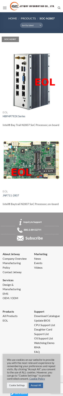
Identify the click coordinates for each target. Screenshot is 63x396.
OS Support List (43, 338)
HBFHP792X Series (14, 116)
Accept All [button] (36, 385)
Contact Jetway (12, 272)
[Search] (59, 8)
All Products (10, 316)
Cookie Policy (37, 378)
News (37, 258)
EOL (5, 320)
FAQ (37, 351)
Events (38, 263)
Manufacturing (12, 263)
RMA (37, 347)
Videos (38, 267)
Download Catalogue (47, 316)
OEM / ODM (10, 298)
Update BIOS (42, 320)
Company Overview (15, 258)
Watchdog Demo (44, 342)
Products (28, 18)
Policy (6, 267)
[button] (5, 8)
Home (12, 18)
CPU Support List (44, 325)
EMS (5, 293)
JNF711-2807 (11, 195)
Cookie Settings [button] (17, 385)
